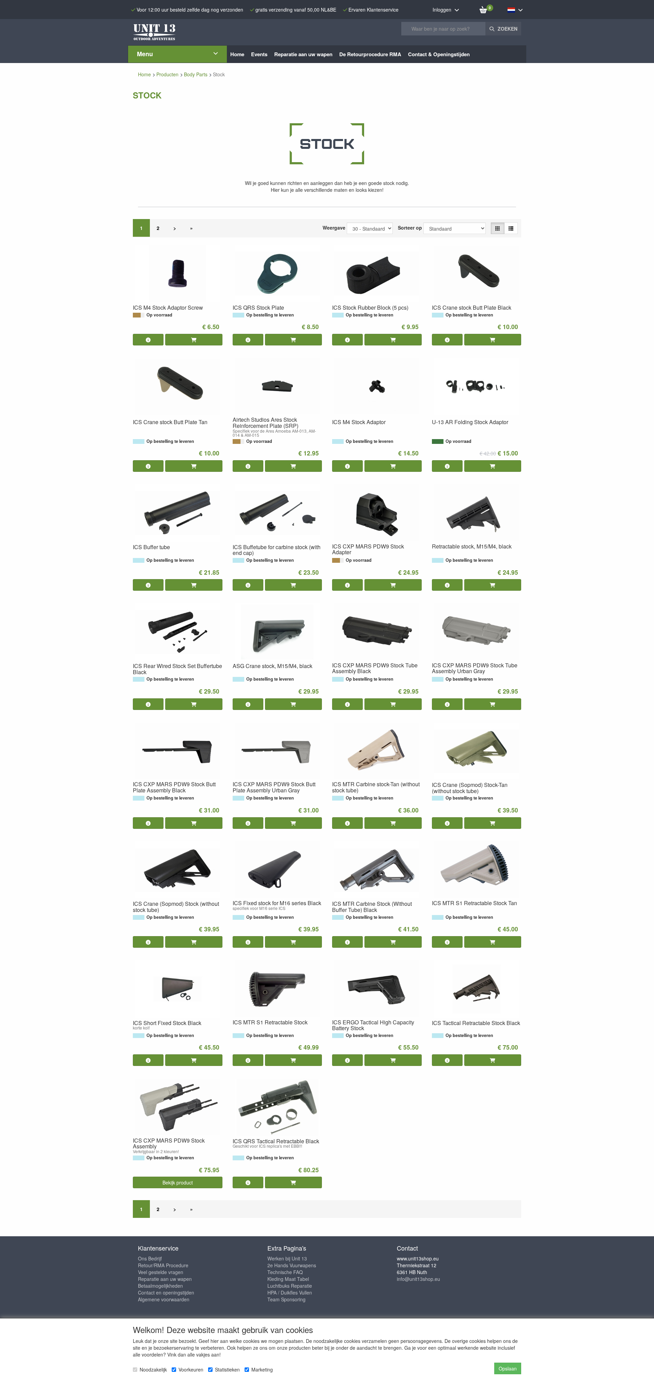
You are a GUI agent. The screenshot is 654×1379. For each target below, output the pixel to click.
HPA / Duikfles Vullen (289, 1292)
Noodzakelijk (153, 1369)
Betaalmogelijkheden (160, 1285)
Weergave (334, 227)
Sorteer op (410, 227)
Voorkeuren (190, 1369)
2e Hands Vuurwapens (291, 1265)
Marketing (262, 1369)
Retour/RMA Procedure (163, 1265)
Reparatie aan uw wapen (165, 1278)
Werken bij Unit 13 (287, 1258)
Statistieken (227, 1369)
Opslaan (508, 1368)
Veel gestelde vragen (160, 1272)
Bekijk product (177, 1182)
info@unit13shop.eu (418, 1278)
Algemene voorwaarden (163, 1299)
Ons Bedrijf (150, 1258)
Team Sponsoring (286, 1299)
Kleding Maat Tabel (288, 1278)
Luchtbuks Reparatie (289, 1285)
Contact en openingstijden (166, 1292)
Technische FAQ (285, 1272)
